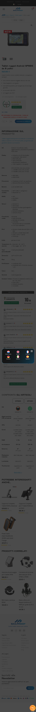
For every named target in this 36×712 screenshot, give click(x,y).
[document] (18, 356)
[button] (31, 351)
